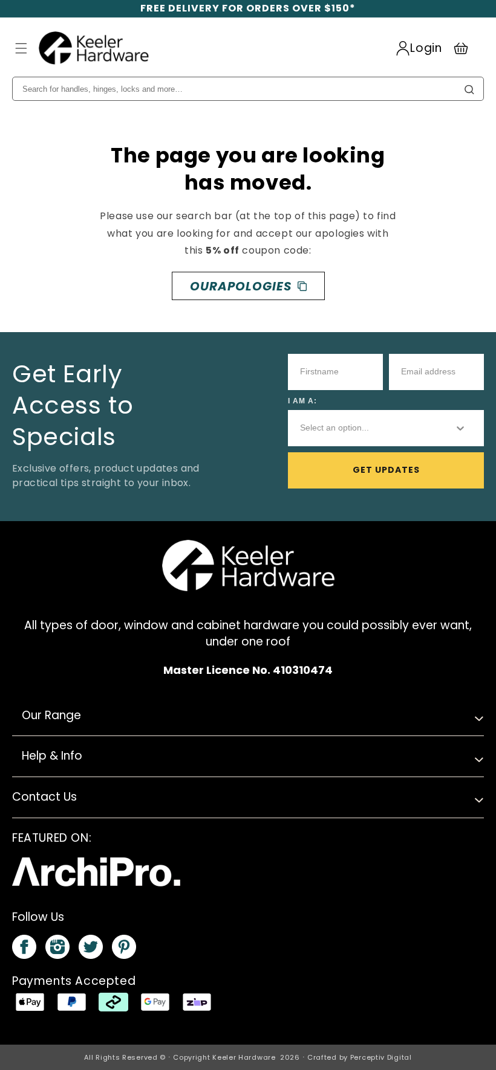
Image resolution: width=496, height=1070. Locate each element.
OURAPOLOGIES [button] (241, 286)
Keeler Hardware (244, 1057)
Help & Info (52, 756)
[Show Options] (460, 428)
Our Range (51, 715)
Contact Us (44, 797)
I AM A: (302, 401)
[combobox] (367, 428)
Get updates (386, 470)
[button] (21, 48)
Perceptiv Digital (381, 1057)
